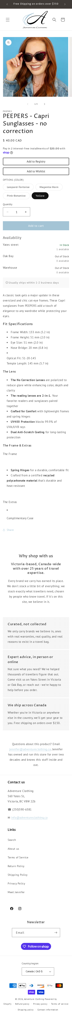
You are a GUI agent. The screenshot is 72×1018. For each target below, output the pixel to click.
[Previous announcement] (7, 4)
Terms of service (59, 1004)
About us (13, 848)
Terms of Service (18, 857)
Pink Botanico (18, 196)
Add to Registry (36, 161)
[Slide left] (27, 104)
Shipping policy (26, 1009)
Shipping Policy (18, 875)
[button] (7, 19)
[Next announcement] (65, 4)
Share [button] (10, 530)
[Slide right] (44, 104)
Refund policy (22, 1004)
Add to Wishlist (36, 171)
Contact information (47, 1009)
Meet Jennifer (16, 892)
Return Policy (16, 866)
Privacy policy (40, 1004)
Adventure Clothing (34, 999)
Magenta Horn (51, 188)
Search (12, 840)
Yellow (40, 195)
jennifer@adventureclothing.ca (30, 749)
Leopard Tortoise (20, 188)
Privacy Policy (16, 883)
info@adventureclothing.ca (29, 817)
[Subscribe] (55, 932)
